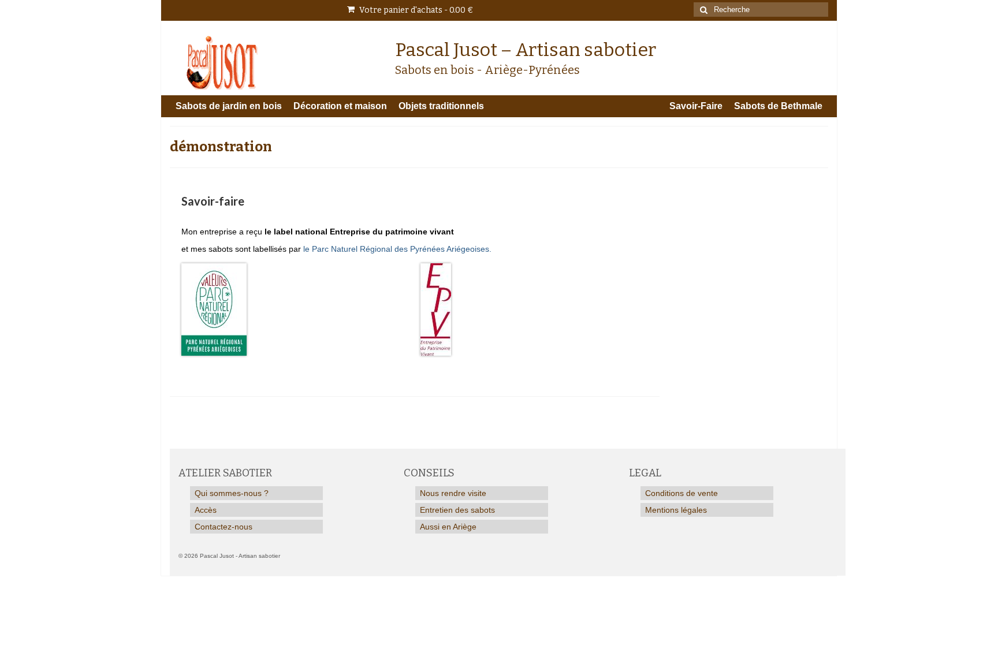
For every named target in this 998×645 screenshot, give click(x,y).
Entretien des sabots (457, 509)
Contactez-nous (223, 526)
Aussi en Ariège (448, 526)
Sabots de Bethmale (778, 106)
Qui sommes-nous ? (232, 493)
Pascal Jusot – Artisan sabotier (525, 50)
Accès (206, 509)
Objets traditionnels (441, 106)
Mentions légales (676, 509)
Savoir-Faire (696, 106)
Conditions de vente (681, 493)
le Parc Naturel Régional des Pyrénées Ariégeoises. (397, 248)
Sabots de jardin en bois (229, 106)
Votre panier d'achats (415, 10)
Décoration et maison (340, 106)
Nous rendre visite (453, 493)
